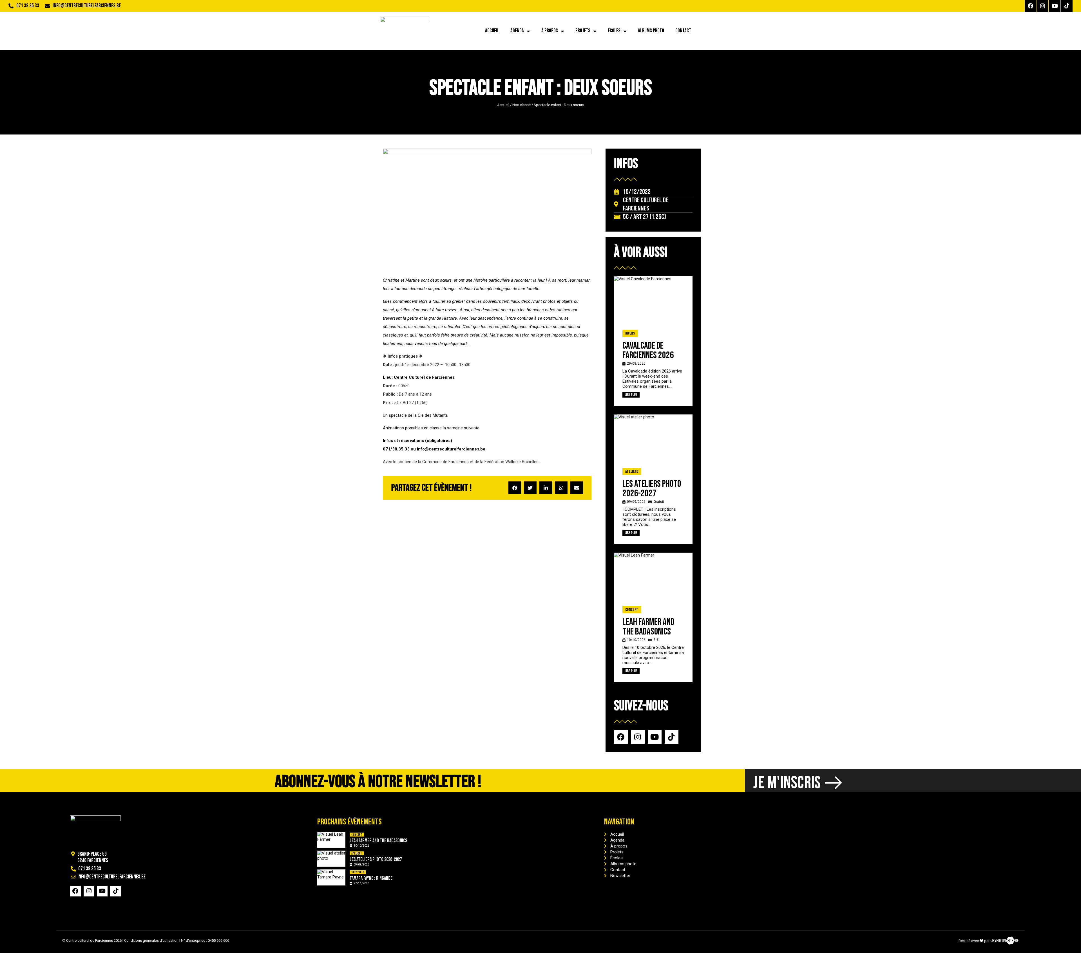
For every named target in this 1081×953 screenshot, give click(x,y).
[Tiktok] (1067, 6)
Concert (631, 609)
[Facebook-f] (1031, 6)
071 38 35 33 (27, 6)
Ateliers (631, 471)
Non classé (521, 105)
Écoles (614, 31)
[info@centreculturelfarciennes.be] (47, 5)
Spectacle (357, 872)
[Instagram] (1043, 6)
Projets (582, 31)
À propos (549, 31)
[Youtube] (1054, 6)
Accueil (492, 31)
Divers (630, 333)
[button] (514, 487)
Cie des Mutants (433, 415)
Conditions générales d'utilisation (151, 940)
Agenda (517, 31)
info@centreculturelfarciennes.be (87, 6)
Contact (683, 31)
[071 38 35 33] (11, 5)
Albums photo (651, 31)
